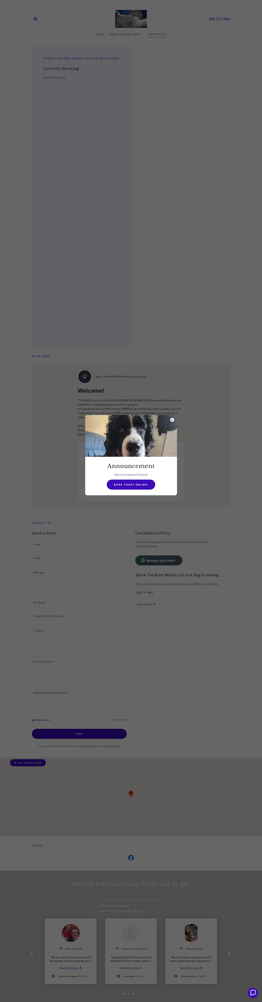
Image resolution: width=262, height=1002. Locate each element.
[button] (253, 993)
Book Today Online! (131, 484)
